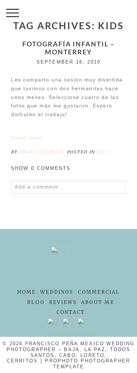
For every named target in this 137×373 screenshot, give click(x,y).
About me (97, 302)
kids (103, 152)
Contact (70, 312)
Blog (35, 302)
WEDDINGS (56, 292)
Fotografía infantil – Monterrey (68, 48)
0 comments (41, 168)
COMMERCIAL (99, 292)
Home (26, 292)
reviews (63, 302)
